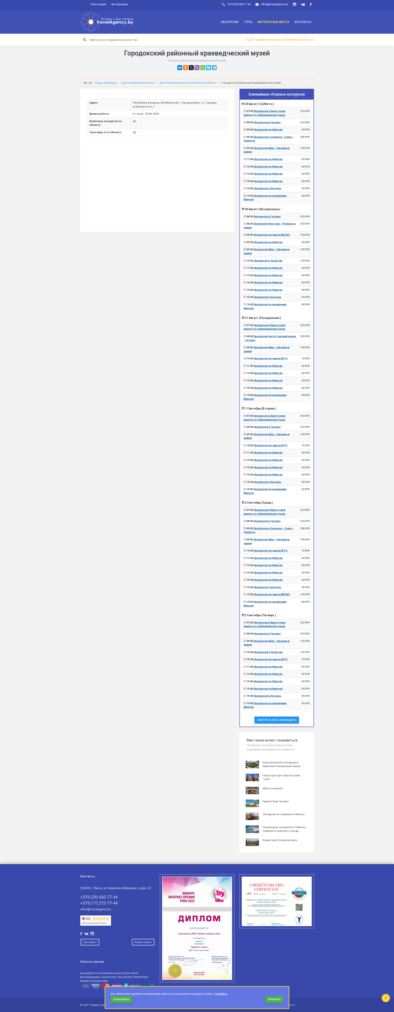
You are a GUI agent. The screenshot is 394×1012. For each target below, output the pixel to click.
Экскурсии (229, 22)
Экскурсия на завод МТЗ (270, 358)
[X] (191, 67)
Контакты (302, 22)
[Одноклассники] (185, 67)
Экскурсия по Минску (268, 129)
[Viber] (197, 67)
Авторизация (119, 4)
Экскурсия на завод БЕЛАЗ (272, 234)
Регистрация (98, 4)
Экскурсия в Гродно (267, 122)
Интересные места (273, 22)
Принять (274, 999)
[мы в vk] (303, 4)
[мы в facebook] (310, 4)
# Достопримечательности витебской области (279, 40)
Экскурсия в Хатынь (267, 188)
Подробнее (220, 993)
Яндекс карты (143, 942)
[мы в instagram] (295, 4)
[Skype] (208, 67)
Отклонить (121, 999)
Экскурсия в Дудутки (268, 260)
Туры (248, 22)
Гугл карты (90, 942)
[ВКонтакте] (179, 67)
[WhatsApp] (202, 67)
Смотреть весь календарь (276, 719)
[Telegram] (214, 67)
